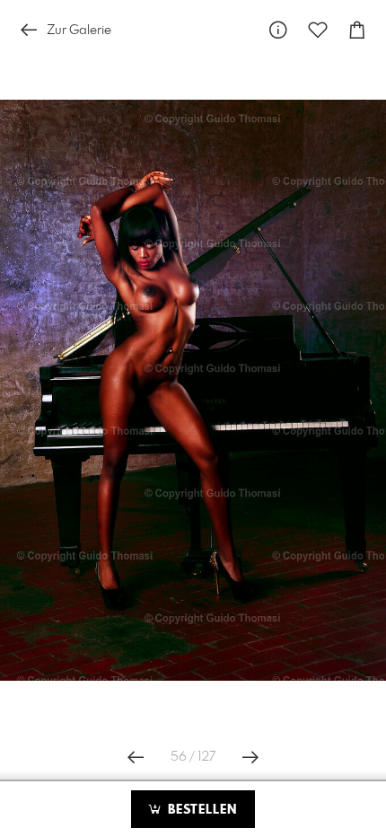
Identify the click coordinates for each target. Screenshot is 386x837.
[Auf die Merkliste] (318, 30)
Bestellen (200, 810)
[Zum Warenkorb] (357, 30)
